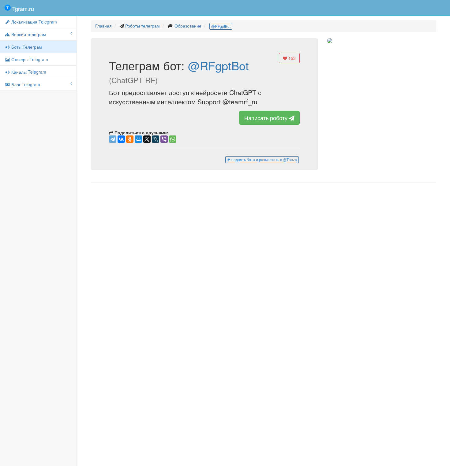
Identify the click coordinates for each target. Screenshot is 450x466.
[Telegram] (112, 139)
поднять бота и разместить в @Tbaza (264, 159)
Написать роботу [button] (266, 118)
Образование (187, 26)
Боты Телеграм (26, 47)
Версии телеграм (28, 34)
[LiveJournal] (155, 139)
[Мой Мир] (138, 139)
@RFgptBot (221, 26)
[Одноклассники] (129, 139)
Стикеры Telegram (29, 59)
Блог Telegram (25, 84)
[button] (367, 40)
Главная (103, 26)
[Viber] (164, 139)
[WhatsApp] (172, 139)
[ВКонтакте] (121, 139)
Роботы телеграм (142, 26)
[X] (147, 139)
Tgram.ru (22, 9)
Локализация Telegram (33, 22)
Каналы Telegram (28, 72)
